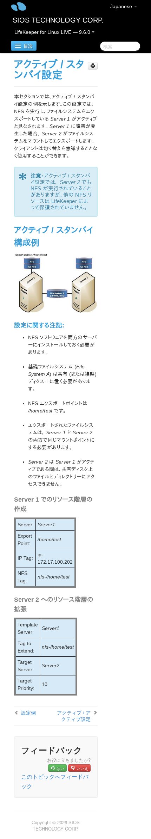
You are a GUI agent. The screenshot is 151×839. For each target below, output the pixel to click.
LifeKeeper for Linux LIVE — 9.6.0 (53, 32)
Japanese (121, 6)
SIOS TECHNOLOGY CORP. (58, 20)
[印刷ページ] (93, 65)
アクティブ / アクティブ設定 (74, 715)
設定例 (28, 712)
